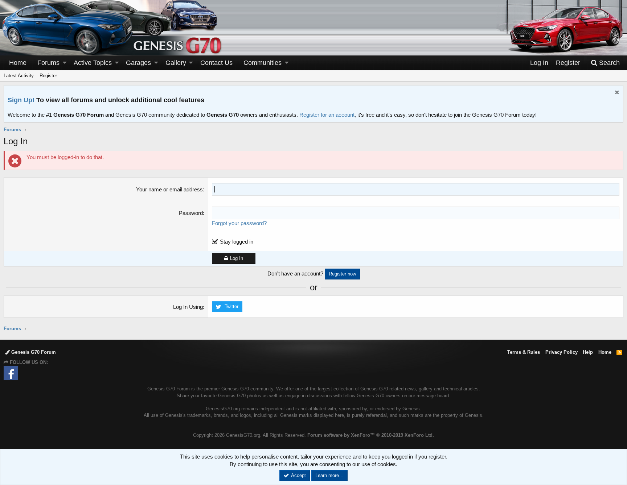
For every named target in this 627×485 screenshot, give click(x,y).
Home (17, 62)
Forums (48, 62)
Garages (138, 62)
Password (191, 213)
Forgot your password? (239, 223)
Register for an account (327, 115)
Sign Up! (21, 100)
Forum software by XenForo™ (370, 435)
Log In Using (188, 307)
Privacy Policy (561, 352)
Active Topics (93, 62)
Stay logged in (236, 242)
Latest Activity (19, 75)
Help (588, 352)
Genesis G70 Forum (33, 352)
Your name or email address (169, 189)
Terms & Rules (523, 352)
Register (48, 75)
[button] (64, 62)
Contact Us (216, 62)
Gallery (175, 62)
